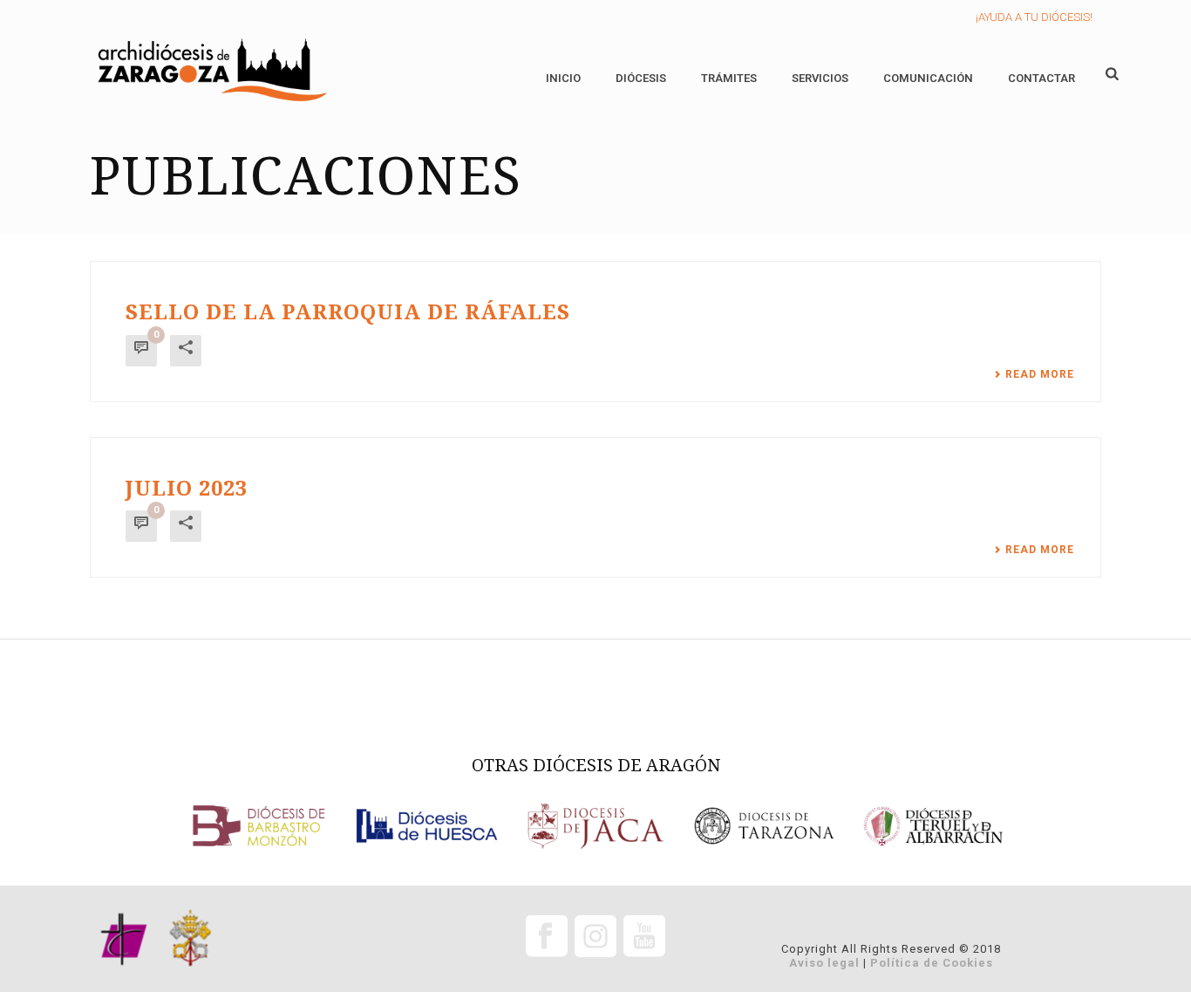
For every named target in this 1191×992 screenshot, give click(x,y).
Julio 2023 (187, 488)
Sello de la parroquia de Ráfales (348, 312)
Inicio (563, 78)
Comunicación (928, 78)
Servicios (820, 78)
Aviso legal (824, 962)
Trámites (729, 78)
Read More (1039, 374)
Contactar (1041, 78)
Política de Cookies (931, 962)
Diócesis (641, 78)
